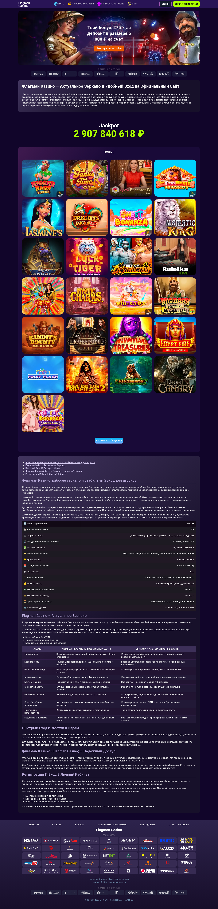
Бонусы (79, 825)
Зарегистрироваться (186, 3)
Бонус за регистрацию (112, 4)
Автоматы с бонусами (109, 440)
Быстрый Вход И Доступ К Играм (43, 468)
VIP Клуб (57, 825)
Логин (165, 3)
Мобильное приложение (112, 825)
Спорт (135, 4)
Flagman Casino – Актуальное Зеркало (45, 465)
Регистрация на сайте (109, 48)
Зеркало (34, 825)
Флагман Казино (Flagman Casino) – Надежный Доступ (54, 471)
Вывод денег (147, 825)
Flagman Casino (24, 3)
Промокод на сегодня (83, 4)
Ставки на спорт (179, 825)
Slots (61, 4)
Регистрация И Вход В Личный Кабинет (46, 474)
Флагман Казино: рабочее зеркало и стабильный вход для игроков (60, 462)
